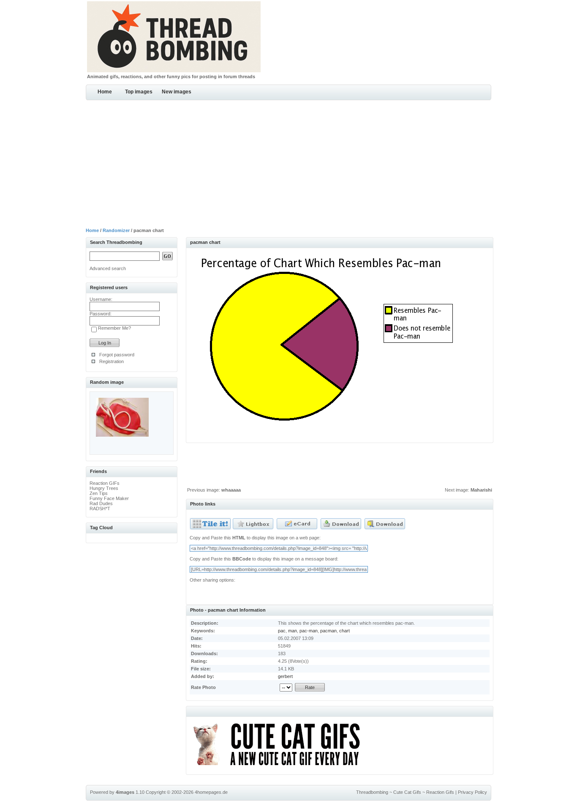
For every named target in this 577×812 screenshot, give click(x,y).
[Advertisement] (288, 163)
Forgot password (116, 354)
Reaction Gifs (440, 792)
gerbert (285, 676)
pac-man (308, 630)
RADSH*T (100, 508)
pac (282, 630)
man (292, 630)
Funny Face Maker (109, 498)
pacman (328, 630)
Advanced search (108, 268)
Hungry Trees (104, 488)
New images (176, 92)
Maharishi (481, 489)
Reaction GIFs (105, 483)
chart (344, 630)
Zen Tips (99, 493)
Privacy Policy (472, 792)
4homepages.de (211, 792)
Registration (111, 361)
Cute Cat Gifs (407, 792)
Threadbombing (372, 792)
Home (105, 92)
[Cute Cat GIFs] (280, 766)
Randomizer (116, 230)
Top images (138, 92)
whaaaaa (231, 489)
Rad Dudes (101, 503)
